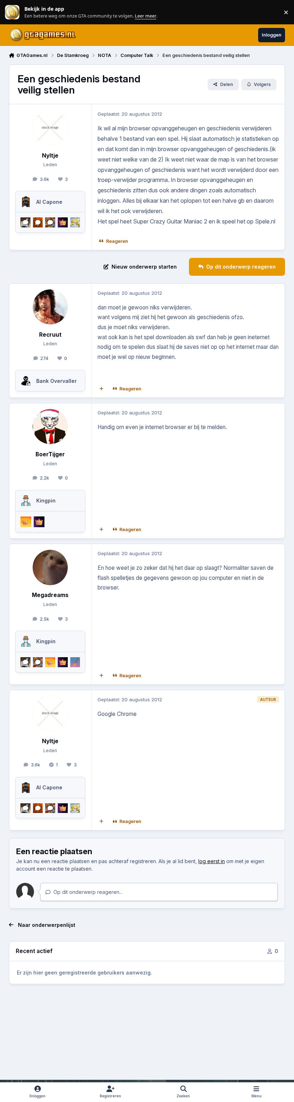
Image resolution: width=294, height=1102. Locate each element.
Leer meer (12, 12)
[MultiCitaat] (101, 388)
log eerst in (211, 861)
